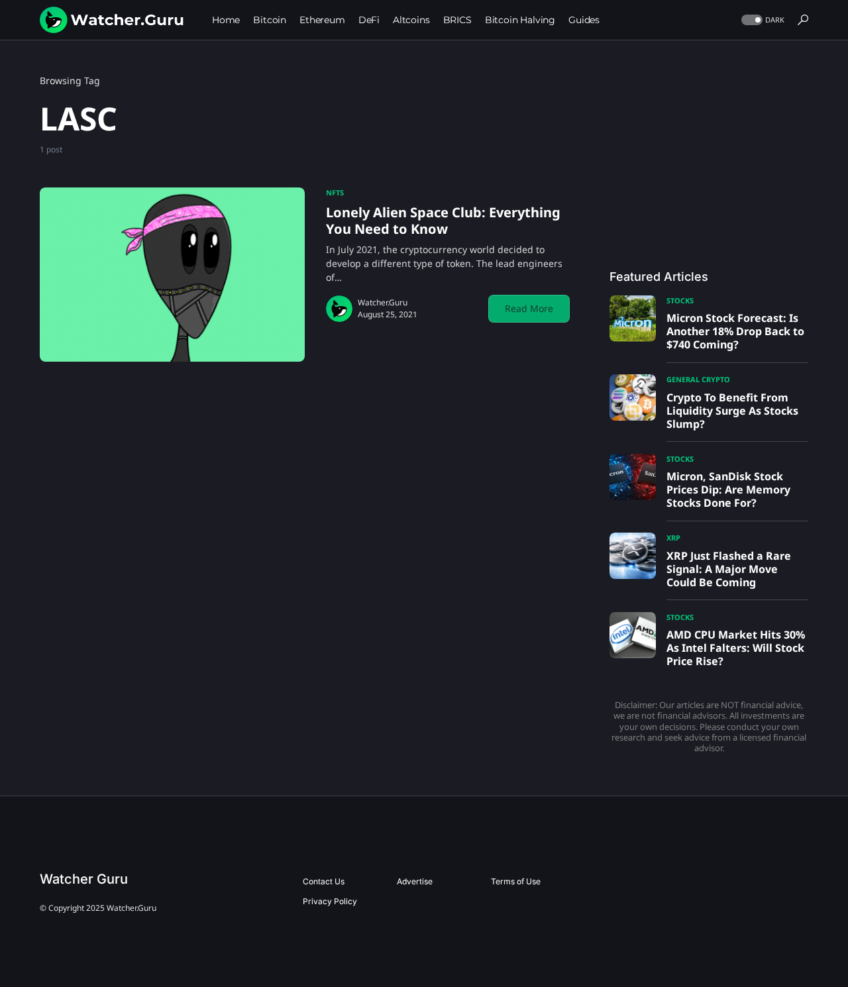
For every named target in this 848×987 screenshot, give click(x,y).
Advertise (415, 881)
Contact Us (323, 881)
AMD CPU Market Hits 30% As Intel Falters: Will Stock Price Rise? (735, 648)
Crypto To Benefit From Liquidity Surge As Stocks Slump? (732, 411)
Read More (529, 308)
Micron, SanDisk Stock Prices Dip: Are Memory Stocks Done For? (728, 489)
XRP (673, 538)
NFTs (335, 192)
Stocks (680, 300)
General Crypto (698, 379)
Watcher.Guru (382, 302)
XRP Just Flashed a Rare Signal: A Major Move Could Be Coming (728, 569)
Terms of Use (516, 881)
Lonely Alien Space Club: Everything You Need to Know (443, 220)
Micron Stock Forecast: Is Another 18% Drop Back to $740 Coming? (735, 331)
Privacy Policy (330, 901)
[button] (761, 20)
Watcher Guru (84, 879)
